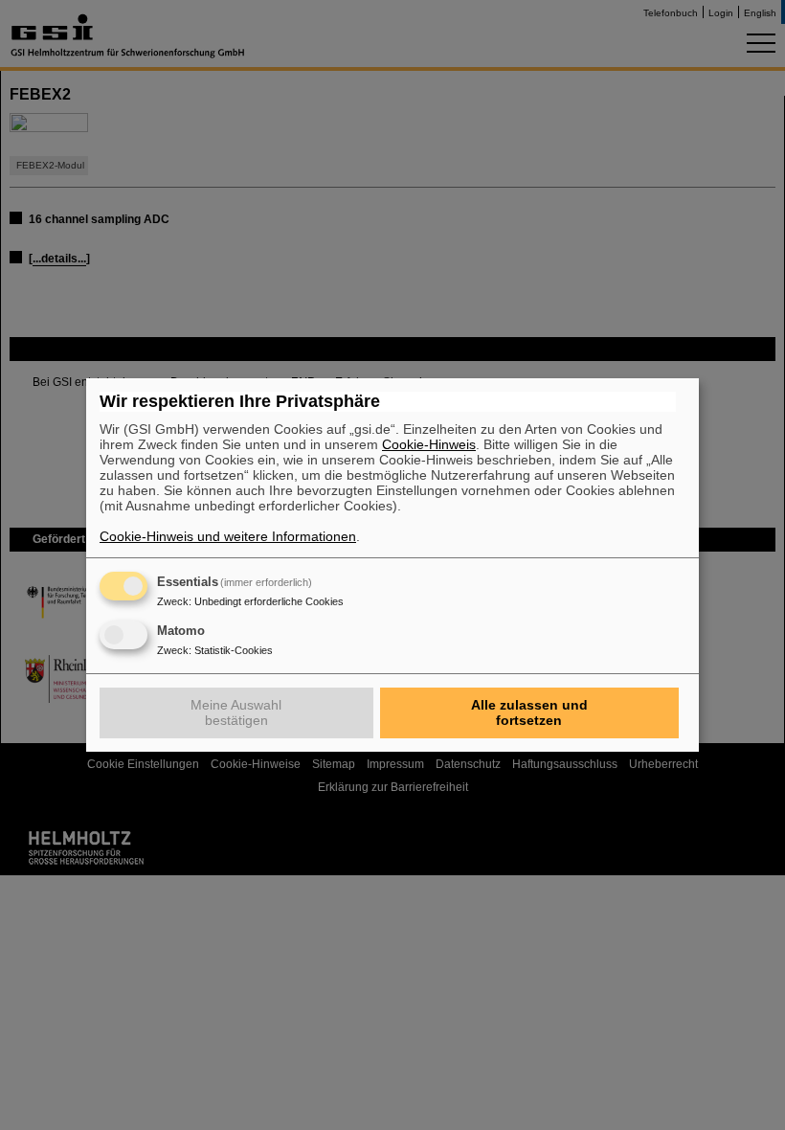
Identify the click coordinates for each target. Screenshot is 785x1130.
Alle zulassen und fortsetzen (529, 712)
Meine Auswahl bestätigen (236, 712)
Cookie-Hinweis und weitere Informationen (228, 536)
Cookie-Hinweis (429, 444)
